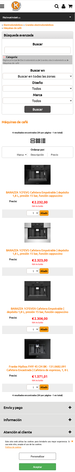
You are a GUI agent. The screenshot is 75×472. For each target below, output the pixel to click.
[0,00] (70, 6)
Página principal (10, 60)
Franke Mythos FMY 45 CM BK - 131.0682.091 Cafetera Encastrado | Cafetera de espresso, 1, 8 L (37, 368)
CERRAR (72, 441)
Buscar (38, 44)
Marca (37, 95)
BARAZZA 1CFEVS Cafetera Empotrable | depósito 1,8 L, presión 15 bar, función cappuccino (37, 251)
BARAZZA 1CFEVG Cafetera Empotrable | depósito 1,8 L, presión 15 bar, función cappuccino (37, 193)
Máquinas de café (11, 63)
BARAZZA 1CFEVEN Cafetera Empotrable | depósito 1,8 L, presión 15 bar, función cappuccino (37, 310)
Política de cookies (13, 447)
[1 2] (33, 213)
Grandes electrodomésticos (53, 60)
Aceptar (37, 466)
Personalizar (37, 456)
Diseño (37, 82)
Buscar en (37, 70)
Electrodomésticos (11, 17)
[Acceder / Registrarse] (63, 6)
